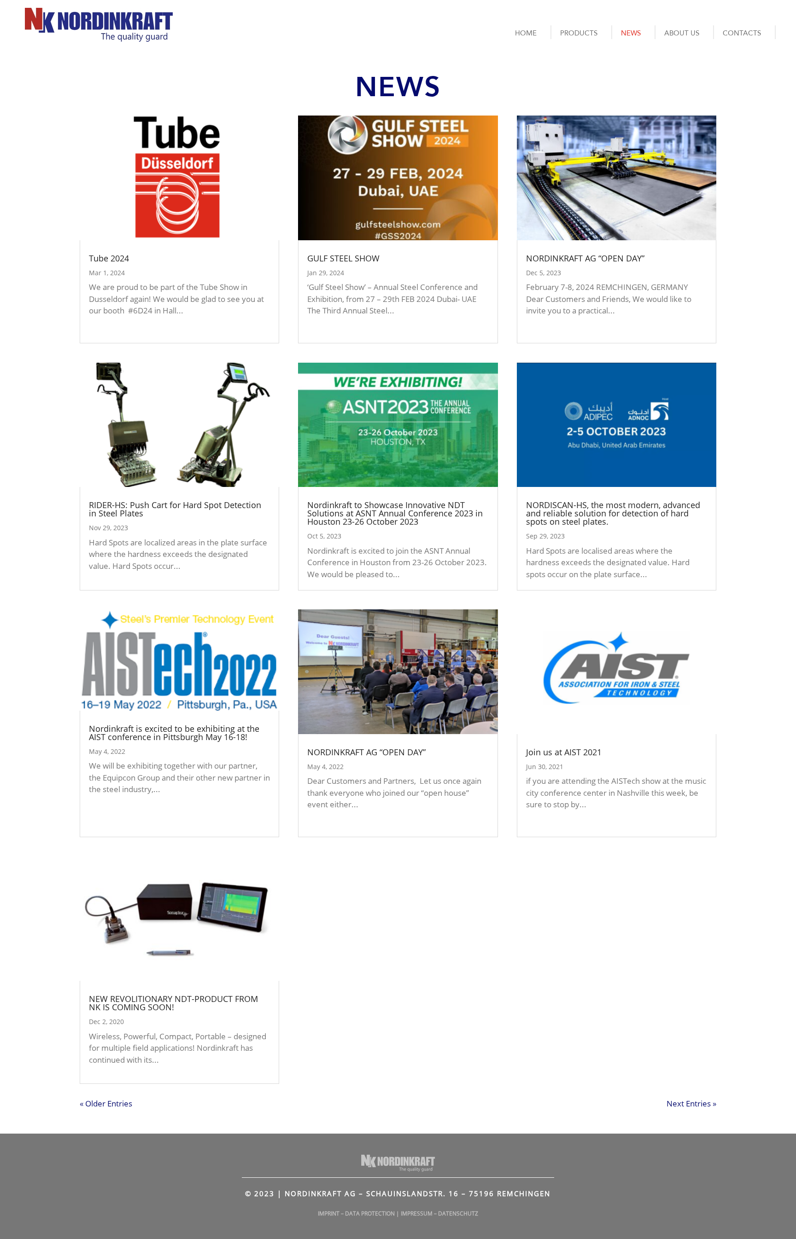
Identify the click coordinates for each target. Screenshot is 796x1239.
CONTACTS (742, 33)
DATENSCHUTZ (458, 1213)
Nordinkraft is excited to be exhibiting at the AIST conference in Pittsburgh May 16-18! (174, 732)
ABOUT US (681, 33)
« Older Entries (106, 1103)
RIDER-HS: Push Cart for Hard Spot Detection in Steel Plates (175, 509)
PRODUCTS (578, 33)
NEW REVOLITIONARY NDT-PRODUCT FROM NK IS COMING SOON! (173, 1003)
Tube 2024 (109, 258)
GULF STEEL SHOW (343, 258)
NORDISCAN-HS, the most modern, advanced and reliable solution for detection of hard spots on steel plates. (613, 513)
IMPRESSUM (417, 1213)
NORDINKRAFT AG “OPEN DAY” (366, 752)
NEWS (631, 33)
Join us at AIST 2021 (564, 752)
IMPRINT (328, 1213)
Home (526, 33)
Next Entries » (691, 1103)
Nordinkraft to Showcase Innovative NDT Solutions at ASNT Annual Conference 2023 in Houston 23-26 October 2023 (395, 513)
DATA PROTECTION (370, 1213)
